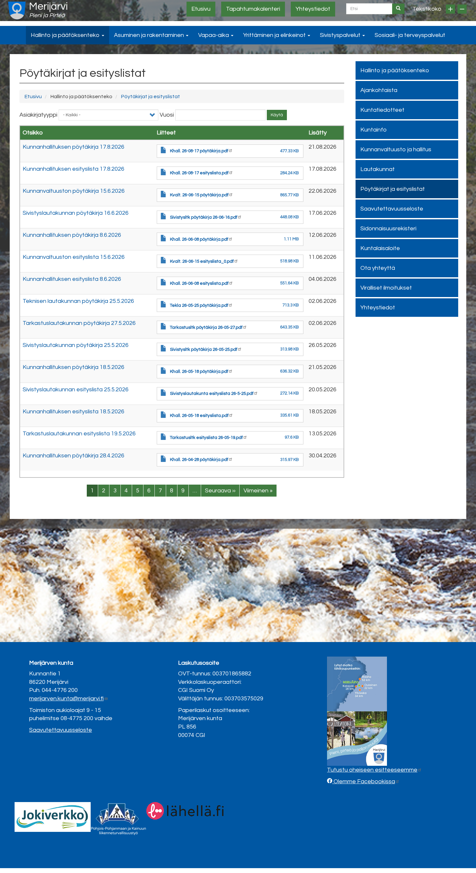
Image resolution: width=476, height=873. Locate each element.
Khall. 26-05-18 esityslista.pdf (199, 415)
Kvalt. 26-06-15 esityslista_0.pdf (202, 261)
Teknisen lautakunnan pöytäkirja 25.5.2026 (78, 301)
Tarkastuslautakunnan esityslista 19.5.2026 (79, 434)
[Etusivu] (16, 10)
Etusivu (200, 9)
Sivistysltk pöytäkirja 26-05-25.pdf (203, 349)
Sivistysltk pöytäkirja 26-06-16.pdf (203, 217)
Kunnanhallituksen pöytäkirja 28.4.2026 (73, 456)
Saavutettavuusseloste (391, 209)
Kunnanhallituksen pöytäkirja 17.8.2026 (73, 147)
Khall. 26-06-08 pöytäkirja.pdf (199, 239)
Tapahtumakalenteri (253, 9)
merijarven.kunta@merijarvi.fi (66, 698)
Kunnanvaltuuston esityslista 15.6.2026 (74, 257)
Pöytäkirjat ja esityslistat (150, 96)
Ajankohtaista (378, 90)
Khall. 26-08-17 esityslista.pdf (199, 173)
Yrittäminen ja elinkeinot (275, 35)
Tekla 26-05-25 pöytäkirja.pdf (199, 305)
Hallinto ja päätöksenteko (66, 35)
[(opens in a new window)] (53, 817)
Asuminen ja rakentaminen (149, 35)
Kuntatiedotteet (382, 110)
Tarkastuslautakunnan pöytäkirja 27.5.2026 (79, 323)
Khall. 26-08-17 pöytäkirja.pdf (199, 151)
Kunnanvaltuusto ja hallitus (395, 149)
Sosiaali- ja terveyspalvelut (410, 35)
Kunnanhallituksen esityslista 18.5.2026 (73, 411)
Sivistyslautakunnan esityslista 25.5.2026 (76, 389)
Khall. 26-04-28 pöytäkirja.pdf (199, 459)
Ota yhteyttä (377, 268)
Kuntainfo (373, 130)
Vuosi (167, 115)
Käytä (277, 115)
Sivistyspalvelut (341, 35)
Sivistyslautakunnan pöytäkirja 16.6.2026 (76, 213)
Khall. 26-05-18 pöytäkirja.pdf (199, 371)
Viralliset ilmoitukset (386, 288)
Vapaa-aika (214, 35)
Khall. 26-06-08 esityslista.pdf (199, 283)
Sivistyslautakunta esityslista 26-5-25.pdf (212, 393)
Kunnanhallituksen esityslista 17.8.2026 (73, 169)
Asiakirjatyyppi (38, 115)
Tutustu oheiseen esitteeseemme (372, 770)
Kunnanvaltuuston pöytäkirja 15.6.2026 (74, 191)
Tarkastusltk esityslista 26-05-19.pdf (206, 437)
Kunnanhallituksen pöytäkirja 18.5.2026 (73, 367)
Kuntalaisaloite (380, 248)
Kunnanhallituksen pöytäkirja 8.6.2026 (72, 235)
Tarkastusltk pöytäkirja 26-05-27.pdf (206, 327)
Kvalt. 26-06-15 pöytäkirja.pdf (199, 195)
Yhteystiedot (313, 9)
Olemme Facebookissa (363, 781)
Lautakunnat (377, 169)
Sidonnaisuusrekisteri (388, 228)
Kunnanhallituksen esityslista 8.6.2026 (72, 279)
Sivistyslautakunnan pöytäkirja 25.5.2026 (76, 345)
